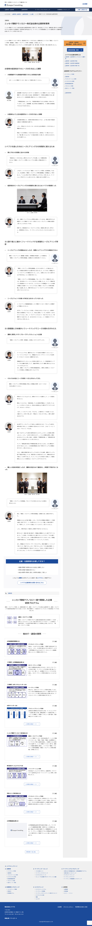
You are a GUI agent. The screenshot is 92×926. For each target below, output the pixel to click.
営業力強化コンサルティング (70, 873)
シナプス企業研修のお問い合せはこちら (32, 583)
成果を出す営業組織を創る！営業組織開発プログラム (75, 871)
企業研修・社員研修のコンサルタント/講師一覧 (75, 57)
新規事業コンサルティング (64, 9)
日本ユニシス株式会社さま (14, 793)
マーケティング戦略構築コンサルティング (73, 878)
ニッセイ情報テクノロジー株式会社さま (17, 733)
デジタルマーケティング (69, 875)
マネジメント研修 (69, 86)
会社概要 (84, 4)
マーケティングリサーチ (69, 876)
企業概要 (66, 889)
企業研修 (9, 869)
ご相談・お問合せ (81, 9)
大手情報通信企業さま (12, 821)
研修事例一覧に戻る (31, 852)
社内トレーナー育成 (69, 88)
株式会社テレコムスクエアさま (15, 766)
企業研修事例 (24, 9)
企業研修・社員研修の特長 (71, 61)
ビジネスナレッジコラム (41, 889)
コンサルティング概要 (12, 889)
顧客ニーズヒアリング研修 (25, 617)
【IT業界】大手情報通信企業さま (15, 662)
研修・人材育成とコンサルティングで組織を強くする (16, 2)
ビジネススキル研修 (69, 81)
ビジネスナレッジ (39, 887)
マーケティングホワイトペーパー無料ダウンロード (46, 893)
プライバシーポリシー (68, 906)
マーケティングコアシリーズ (42, 873)
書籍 (37, 897)
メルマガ (38, 899)
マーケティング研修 (69, 74)
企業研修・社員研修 (9, 9)
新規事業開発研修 (69, 83)
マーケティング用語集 (40, 891)
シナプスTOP (7, 14)
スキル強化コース (39, 871)
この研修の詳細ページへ (31, 724)
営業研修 (10, 593)
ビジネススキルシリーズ (41, 875)
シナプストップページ (12, 866)
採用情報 (66, 891)
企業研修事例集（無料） (74, 50)
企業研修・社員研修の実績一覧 (72, 65)
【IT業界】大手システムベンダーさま (16, 684)
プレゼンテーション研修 (70, 79)
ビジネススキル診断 (40, 895)
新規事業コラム (11, 893)
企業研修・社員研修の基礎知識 (72, 63)
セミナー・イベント (68, 893)
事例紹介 (9, 891)
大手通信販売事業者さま (13, 641)
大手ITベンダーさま (12, 705)
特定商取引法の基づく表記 (81, 906)
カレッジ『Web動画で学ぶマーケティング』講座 (46, 876)
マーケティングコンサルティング (42, 9)
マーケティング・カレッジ (41, 869)
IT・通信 (31, 14)
